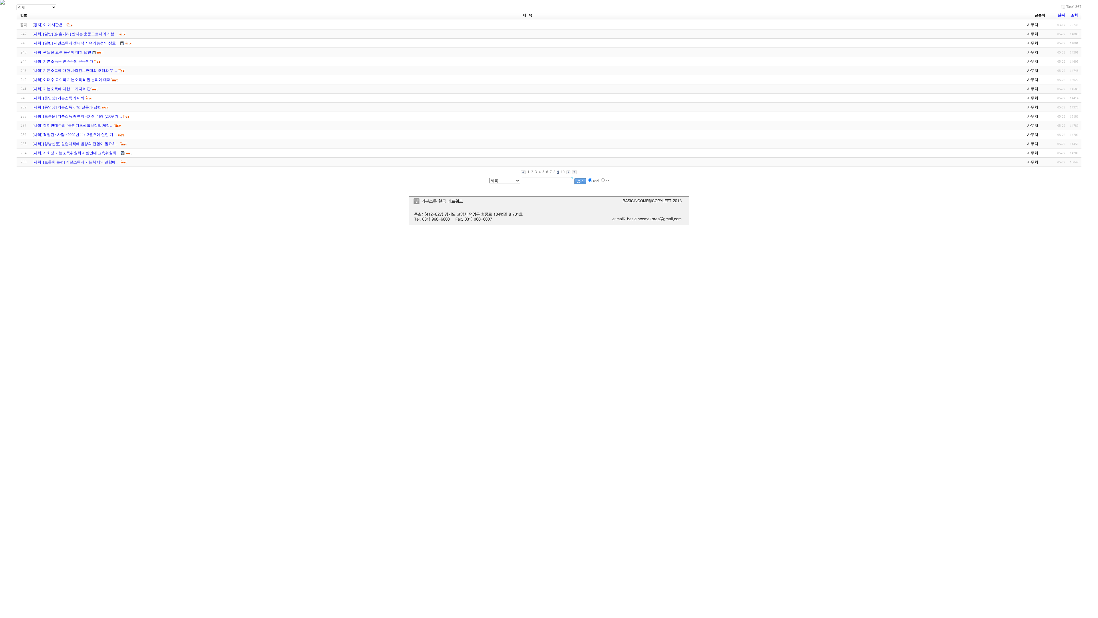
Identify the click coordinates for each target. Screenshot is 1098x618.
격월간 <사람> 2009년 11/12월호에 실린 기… (80, 134)
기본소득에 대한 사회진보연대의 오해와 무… (80, 70)
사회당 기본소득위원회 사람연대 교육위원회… (81, 153)
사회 (37, 34)
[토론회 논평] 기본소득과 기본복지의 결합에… (81, 162)
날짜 (1061, 15)
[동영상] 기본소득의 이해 (63, 98)
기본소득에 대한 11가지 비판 (67, 89)
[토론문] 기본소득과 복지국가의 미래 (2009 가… (82, 116)
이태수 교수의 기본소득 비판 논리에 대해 (77, 80)
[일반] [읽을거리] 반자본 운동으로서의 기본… (80, 34)
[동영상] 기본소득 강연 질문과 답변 (72, 107)
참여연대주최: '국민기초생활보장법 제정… (78, 125)
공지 (37, 25)
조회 (1074, 15)
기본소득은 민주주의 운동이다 (68, 61)
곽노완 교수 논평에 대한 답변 (67, 52)
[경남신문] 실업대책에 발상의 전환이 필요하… (81, 144)
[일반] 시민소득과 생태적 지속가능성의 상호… (81, 43)
